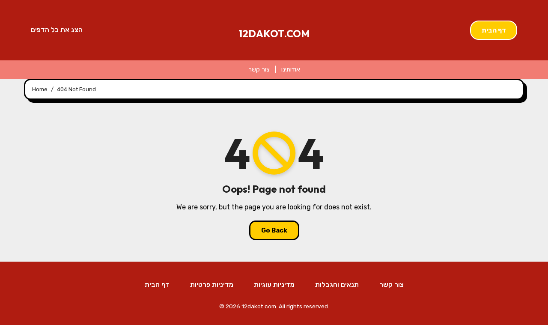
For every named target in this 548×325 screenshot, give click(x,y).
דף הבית (494, 30)
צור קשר (259, 69)
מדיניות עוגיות (274, 284)
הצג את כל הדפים (57, 30)
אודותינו (290, 69)
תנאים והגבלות (337, 284)
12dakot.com (274, 33)
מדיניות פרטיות (211, 284)
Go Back (274, 230)
